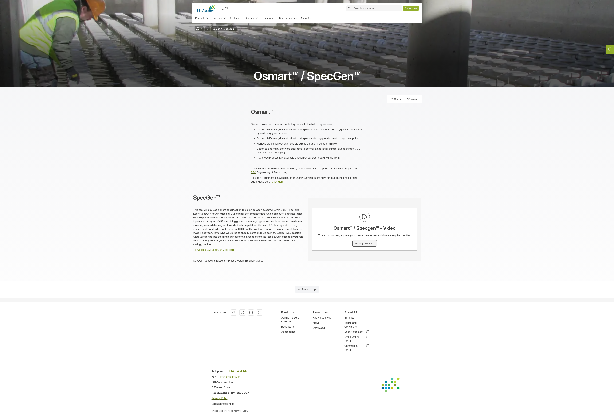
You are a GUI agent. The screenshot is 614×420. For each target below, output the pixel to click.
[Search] (349, 8)
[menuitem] (202, 18)
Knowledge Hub (322, 317)
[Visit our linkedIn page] (251, 312)
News (316, 322)
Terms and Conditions (350, 324)
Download (319, 327)
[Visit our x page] (242, 312)
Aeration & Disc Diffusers (290, 319)
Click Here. (278, 181)
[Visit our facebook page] (234, 312)
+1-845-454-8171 (238, 371)
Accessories (288, 331)
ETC (253, 172)
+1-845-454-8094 (229, 376)
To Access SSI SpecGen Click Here (214, 249)
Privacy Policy (220, 398)
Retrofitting (287, 326)
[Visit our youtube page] (260, 312)
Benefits (349, 317)
